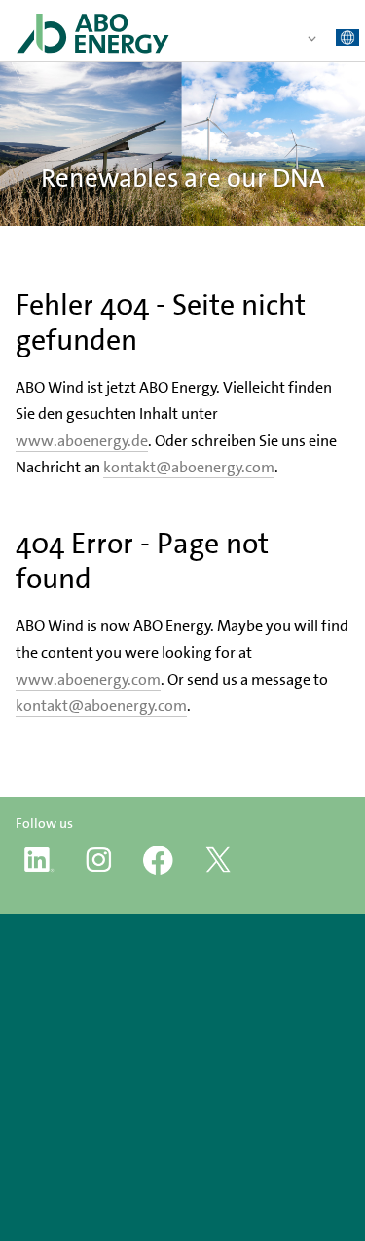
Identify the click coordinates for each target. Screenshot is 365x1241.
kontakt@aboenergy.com (188, 467)
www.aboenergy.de (82, 441)
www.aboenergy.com (88, 679)
